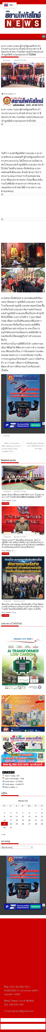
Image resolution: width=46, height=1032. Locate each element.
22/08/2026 (7, 537)
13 (29, 816)
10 (11, 816)
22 (42, 820)
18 (17, 820)
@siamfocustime (19, 601)
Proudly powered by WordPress (14, 1025)
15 (42, 816)
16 (4, 820)
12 (23, 816)
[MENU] (43, 36)
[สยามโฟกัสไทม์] (3, 36)
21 (36, 820)
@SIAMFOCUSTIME (20, 60)
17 (11, 820)
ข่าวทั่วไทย (6, 436)
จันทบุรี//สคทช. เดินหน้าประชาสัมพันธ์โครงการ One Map (35, 446)
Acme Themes (24, 1028)
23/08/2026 (7, 491)
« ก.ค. (3, 834)
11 (17, 816)
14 (36, 816)
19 (23, 820)
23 (4, 824)
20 (29, 820)
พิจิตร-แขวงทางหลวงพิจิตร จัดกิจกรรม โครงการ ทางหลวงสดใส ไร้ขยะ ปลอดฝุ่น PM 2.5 (11, 447)
